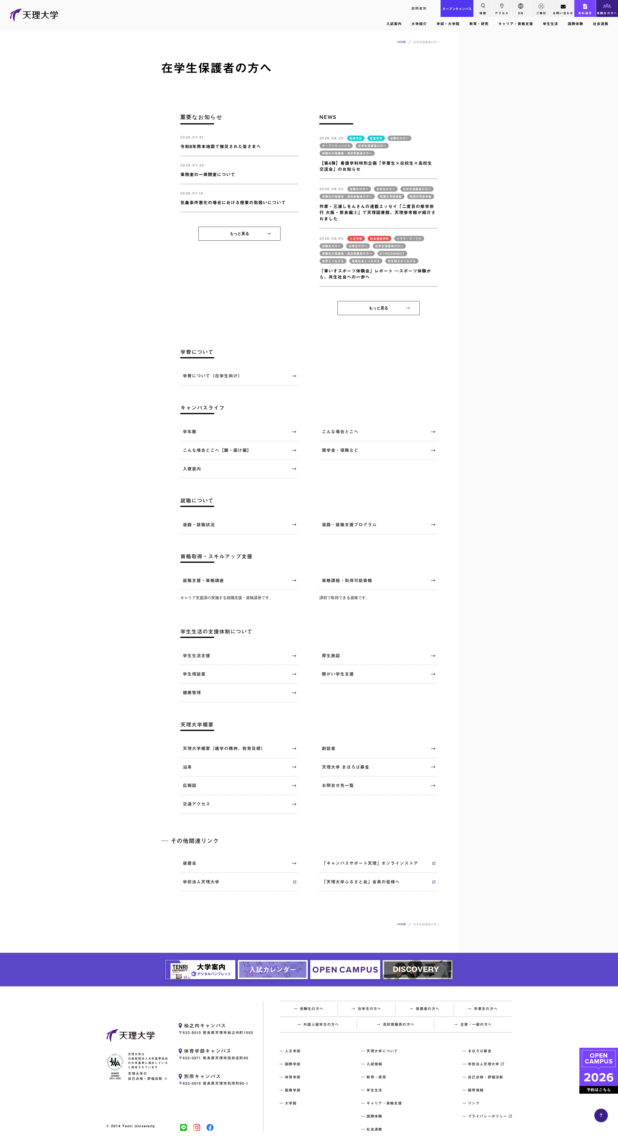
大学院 (291, 1103)
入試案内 (394, 24)
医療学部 (293, 1090)
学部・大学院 (448, 24)
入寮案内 (192, 469)
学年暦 (190, 431)
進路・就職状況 (199, 524)
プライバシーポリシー (487, 1116)
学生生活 (550, 24)
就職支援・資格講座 (203, 580)
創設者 (329, 748)
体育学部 (293, 1077)
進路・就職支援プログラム (349, 524)
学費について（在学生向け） (212, 376)
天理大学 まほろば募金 (345, 767)
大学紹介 (419, 24)
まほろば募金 (480, 1051)
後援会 (190, 863)
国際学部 (293, 1064)
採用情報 (476, 1090)
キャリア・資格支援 (515, 24)
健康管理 (192, 692)
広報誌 (190, 785)
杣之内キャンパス (205, 1025)
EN (521, 13)
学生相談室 (194, 674)
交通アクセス (196, 804)
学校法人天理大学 (201, 882)
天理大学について (382, 1051)
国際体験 (575, 24)
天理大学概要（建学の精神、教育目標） (224, 748)
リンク (474, 1103)
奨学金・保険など (340, 450)
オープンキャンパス (457, 9)
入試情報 (374, 1064)
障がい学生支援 (338, 674)
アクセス (502, 13)
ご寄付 (541, 13)
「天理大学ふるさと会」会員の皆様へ (361, 882)
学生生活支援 (196, 655)
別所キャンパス (202, 1076)
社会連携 (600, 24)
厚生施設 (331, 655)
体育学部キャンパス (208, 1050)
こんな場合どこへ (340, 431)
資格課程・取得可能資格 (347, 580)
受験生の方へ (607, 13)
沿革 (187, 767)
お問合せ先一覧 (338, 785)
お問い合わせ (563, 13)
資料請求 (585, 13)
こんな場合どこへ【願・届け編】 (217, 450)
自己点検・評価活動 (485, 1077)
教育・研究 (479, 24)
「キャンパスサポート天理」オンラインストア (370, 863)
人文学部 (293, 1051)
